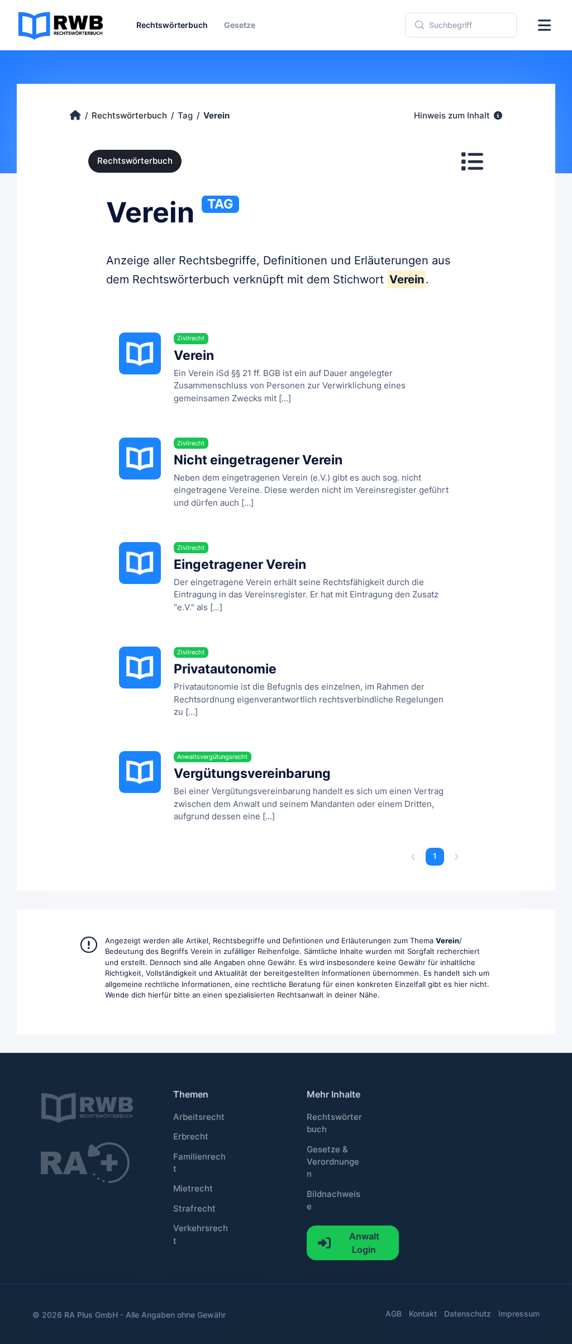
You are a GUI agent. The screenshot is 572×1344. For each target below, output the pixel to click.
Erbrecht (190, 1137)
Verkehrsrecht (200, 1234)
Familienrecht (199, 1163)
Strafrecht (194, 1209)
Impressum (519, 1313)
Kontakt (423, 1313)
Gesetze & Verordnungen (333, 1162)
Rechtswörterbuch (135, 161)
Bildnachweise (333, 1200)
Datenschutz (467, 1313)
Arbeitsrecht (199, 1117)
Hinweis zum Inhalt (453, 116)
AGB (393, 1313)
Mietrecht (193, 1189)
